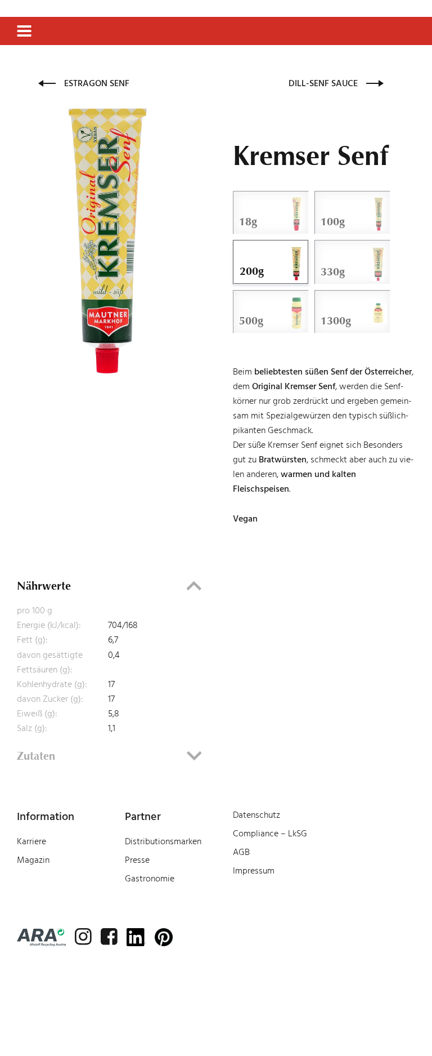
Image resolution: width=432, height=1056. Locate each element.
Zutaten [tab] (36, 756)
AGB (241, 852)
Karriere (31, 841)
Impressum (253, 870)
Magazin (33, 860)
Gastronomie (149, 878)
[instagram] (83, 936)
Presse (137, 860)
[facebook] (109, 936)
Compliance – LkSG (270, 833)
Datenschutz (256, 815)
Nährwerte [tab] (44, 585)
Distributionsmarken (163, 841)
